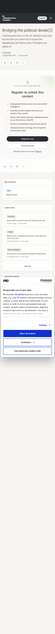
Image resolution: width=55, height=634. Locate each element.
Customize (26, 342)
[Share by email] (17, 63)
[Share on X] (11, 63)
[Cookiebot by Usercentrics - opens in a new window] (40, 281)
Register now (27, 139)
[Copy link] (23, 63)
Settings (43, 325)
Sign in (38, 151)
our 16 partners (18, 294)
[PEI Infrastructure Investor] (9, 18)
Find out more (27, 146)
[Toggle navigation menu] (51, 18)
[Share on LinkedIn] (5, 63)
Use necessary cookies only (27, 351)
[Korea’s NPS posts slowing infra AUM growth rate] (27, 219)
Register (42, 18)
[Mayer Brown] (27, 193)
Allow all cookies (27, 333)
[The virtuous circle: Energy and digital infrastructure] (27, 253)
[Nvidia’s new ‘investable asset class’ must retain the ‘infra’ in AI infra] (27, 236)
